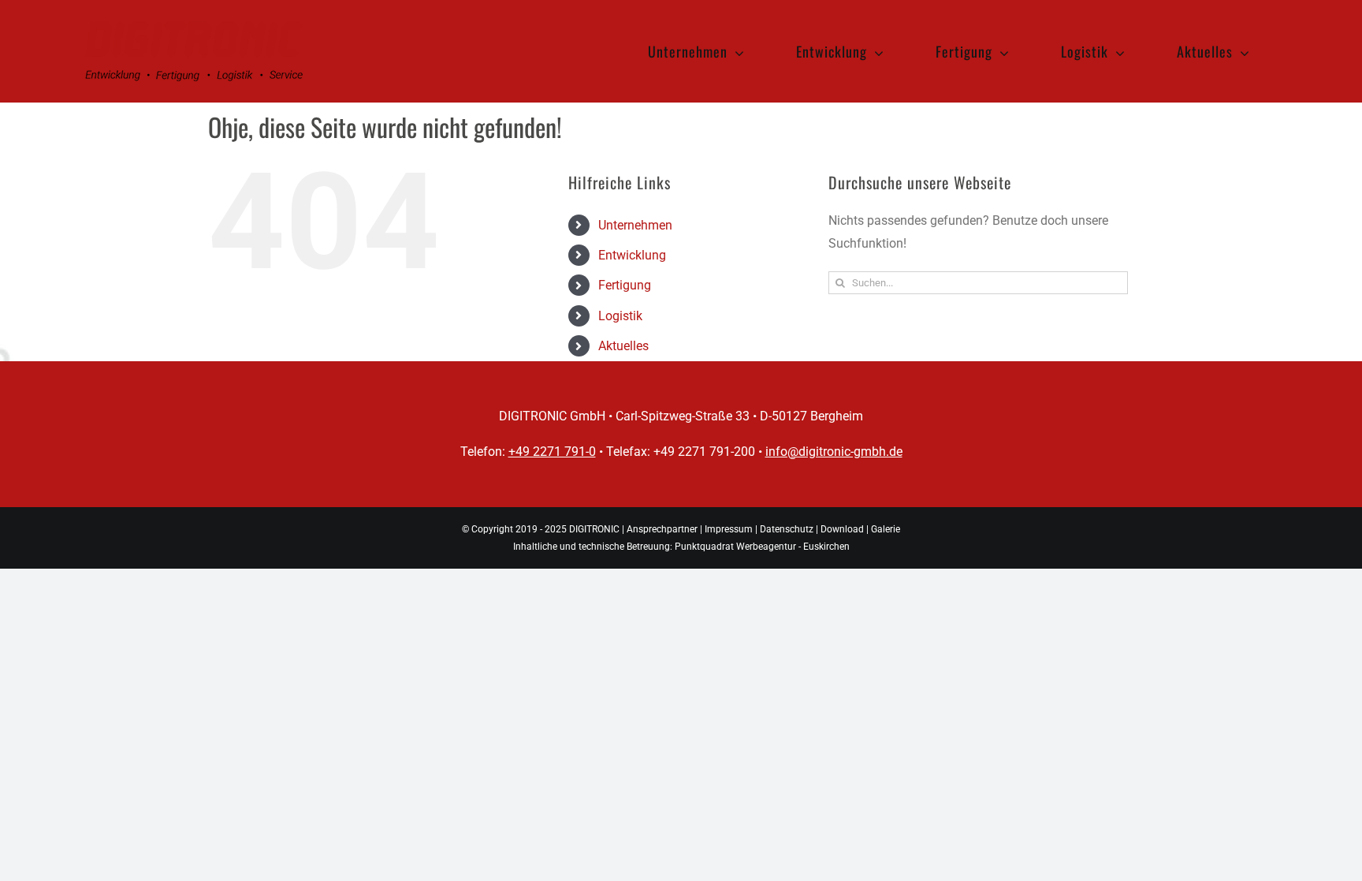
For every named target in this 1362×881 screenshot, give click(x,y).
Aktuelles (623, 345)
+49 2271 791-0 (552, 451)
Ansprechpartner (662, 529)
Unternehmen (635, 225)
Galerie (885, 529)
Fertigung (624, 285)
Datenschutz (786, 529)
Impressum (729, 529)
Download (842, 529)
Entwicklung (632, 255)
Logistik (620, 315)
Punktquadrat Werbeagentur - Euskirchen (762, 546)
